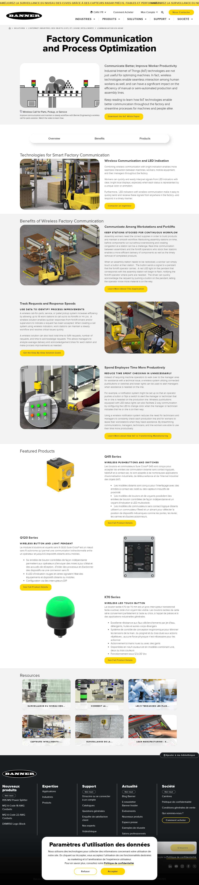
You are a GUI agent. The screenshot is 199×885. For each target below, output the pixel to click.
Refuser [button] (85, 871)
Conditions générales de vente (178, 807)
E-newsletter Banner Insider (130, 803)
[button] (23, 105)
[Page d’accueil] (10, 28)
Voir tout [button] (9, 795)
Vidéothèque (89, 831)
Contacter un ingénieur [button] (120, 206)
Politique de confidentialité (176, 802)
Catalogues (88, 805)
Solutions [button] (135, 19)
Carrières (167, 796)
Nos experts (88, 825)
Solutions (19, 28)
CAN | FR (98, 12)
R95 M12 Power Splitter (14, 800)
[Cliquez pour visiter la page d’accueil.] (24, 16)
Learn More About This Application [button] (126, 289)
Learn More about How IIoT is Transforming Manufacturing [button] (138, 436)
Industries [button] (83, 19)
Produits (46, 802)
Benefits (99, 138)
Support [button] (160, 19)
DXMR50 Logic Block (13, 823)
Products (145, 138)
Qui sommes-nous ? (172, 813)
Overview (54, 138)
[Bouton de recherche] (162, 12)
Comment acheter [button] (176, 820)
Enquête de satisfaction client (95, 818)
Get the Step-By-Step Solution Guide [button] (42, 353)
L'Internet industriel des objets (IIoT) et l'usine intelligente (61, 28)
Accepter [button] (113, 871)
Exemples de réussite (133, 827)
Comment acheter (123, 12)
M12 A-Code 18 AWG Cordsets (13, 807)
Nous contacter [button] (181, 12)
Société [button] (184, 19)
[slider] (26, 105)
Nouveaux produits (132, 816)
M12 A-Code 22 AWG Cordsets (13, 816)
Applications (49, 791)
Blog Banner (128, 796)
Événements (129, 811)
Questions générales (93, 811)
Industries (47, 797)
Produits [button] (109, 19)
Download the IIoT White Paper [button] (124, 116)
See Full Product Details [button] (120, 523)
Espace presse (130, 822)
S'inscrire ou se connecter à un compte (96, 798)
